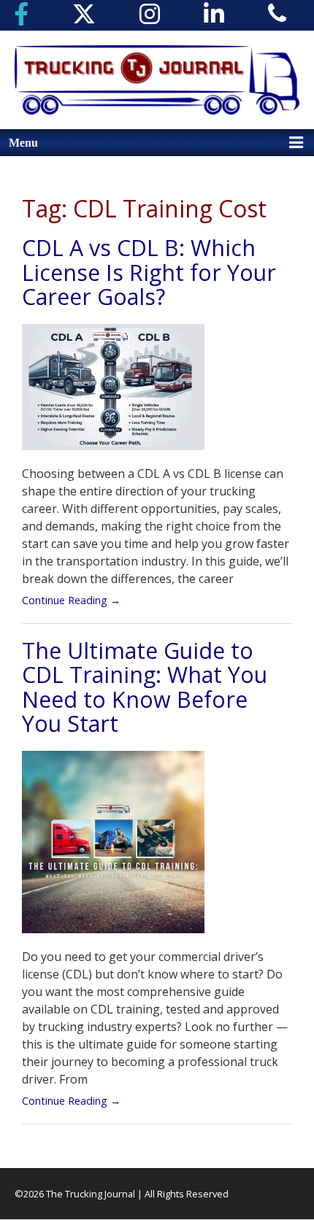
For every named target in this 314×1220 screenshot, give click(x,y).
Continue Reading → (71, 600)
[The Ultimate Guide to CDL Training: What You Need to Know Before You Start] (113, 848)
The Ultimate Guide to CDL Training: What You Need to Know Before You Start (144, 687)
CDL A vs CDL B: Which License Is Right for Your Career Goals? (149, 272)
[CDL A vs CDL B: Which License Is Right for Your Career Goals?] (113, 393)
